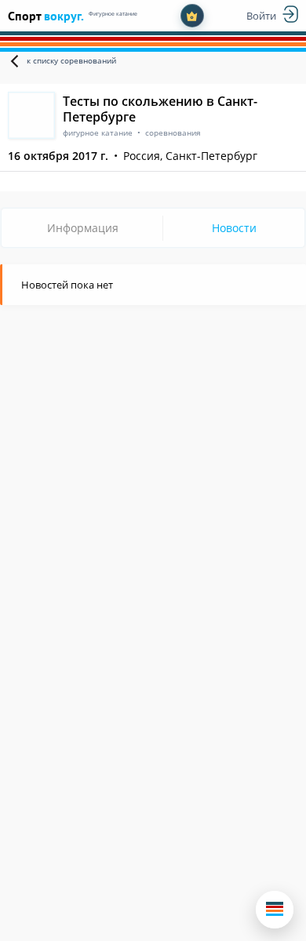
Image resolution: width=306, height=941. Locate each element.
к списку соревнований (71, 60)
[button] (274, 909)
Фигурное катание (113, 13)
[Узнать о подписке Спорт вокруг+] (192, 15)
